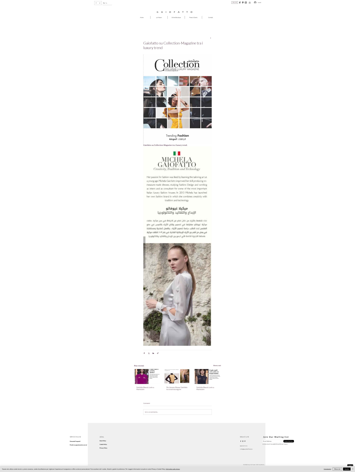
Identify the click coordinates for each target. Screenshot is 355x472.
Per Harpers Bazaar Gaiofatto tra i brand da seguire (176, 388)
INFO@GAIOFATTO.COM (246, 449)
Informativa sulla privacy (173, 469)
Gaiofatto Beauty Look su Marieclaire (145, 388)
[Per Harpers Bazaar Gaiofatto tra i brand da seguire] (177, 376)
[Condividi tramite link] (158, 353)
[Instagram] (245, 2)
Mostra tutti (217, 365)
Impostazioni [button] (327, 469)
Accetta (347, 469)
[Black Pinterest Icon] (245, 441)
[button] (250, 2)
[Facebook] (240, 2)
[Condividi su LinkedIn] (153, 353)
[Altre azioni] (210, 38)
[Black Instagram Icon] (243, 441)
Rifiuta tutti (337, 469)
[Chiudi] (353, 469)
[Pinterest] (242, 2)
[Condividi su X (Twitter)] (149, 353)
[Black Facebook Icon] (240, 441)
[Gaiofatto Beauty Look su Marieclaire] (147, 376)
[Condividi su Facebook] (144, 353)
